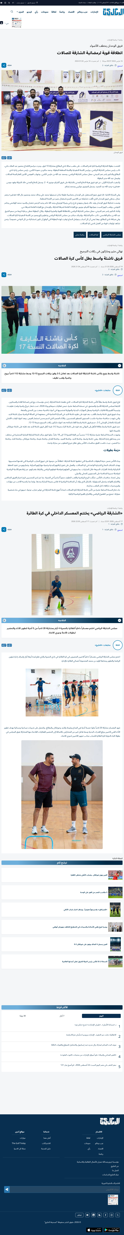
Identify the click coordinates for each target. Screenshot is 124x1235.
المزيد (21, 12)
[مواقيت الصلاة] (1, 23)
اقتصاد (71, 12)
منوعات (44, 12)
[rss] (99, 1215)
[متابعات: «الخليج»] (118, 390)
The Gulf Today (19, 1143)
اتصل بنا (115, 1170)
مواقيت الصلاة (92, 2)
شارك (10, 65)
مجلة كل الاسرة (20, 1149)
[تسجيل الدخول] (37, 2)
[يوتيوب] (1, 3)
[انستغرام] (5, 3)
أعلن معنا (47, 1138)
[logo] (113, 12)
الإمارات (94, 12)
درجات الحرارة (82, 2)
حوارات (23, 1138)
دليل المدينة (46, 1149)
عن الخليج (115, 1166)
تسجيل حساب (20, 2)
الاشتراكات (46, 1143)
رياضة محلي (80, 235)
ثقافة (53, 12)
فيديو (29, 12)
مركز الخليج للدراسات (110, 1175)
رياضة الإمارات (112, 40)
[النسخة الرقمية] (17, 23)
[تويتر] (9, 3)
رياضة (62, 12)
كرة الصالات (93, 235)
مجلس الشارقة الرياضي (112, 235)
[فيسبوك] (13, 3)
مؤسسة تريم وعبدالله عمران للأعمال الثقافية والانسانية (98, 1162)
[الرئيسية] (110, 1125)
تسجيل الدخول (31, 2)
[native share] (3, 65)
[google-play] (112, 1230)
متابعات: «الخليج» (102, 390)
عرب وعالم (83, 12)
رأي (36, 12)
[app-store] (94, 1230)
